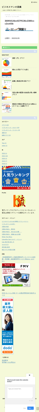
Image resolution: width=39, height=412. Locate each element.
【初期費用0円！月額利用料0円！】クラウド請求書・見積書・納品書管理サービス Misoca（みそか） (18, 259)
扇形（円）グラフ (18, 58)
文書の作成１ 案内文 (8, 229)
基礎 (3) (4, 132)
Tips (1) (4, 143)
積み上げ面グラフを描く (20, 69)
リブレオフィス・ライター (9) (11, 130)
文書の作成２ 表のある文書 (12, 231)
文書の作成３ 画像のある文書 (11, 234)
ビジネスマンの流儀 (11, 7)
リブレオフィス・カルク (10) (10, 127)
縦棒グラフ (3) (6, 135)
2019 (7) (4, 161)
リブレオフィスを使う (8, 224)
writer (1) (4, 145)
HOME (6, 15)
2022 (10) (5, 156)
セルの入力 (5, 244)
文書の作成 (5, 226)
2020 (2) (4, 158)
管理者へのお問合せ (9, 362)
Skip (24, 408)
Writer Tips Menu (12, 16)
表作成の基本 (6, 247)
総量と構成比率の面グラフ (21, 81)
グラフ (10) (5, 125)
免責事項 (5, 360)
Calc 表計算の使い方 (8, 242)
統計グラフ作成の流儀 (8, 249)
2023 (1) (4, 153)
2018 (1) (4, 163)
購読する (7, 47)
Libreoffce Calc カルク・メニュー (12, 239)
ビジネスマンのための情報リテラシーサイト (15, 221)
